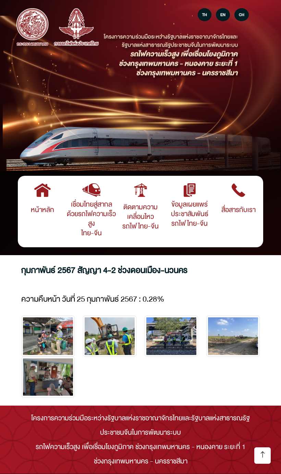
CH (241, 15)
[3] (233, 336)
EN (222, 15)
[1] (109, 336)
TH (204, 15)
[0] (48, 336)
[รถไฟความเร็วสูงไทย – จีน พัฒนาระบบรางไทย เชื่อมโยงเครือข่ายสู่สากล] (32, 27)
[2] (171, 336)
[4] (48, 377)
